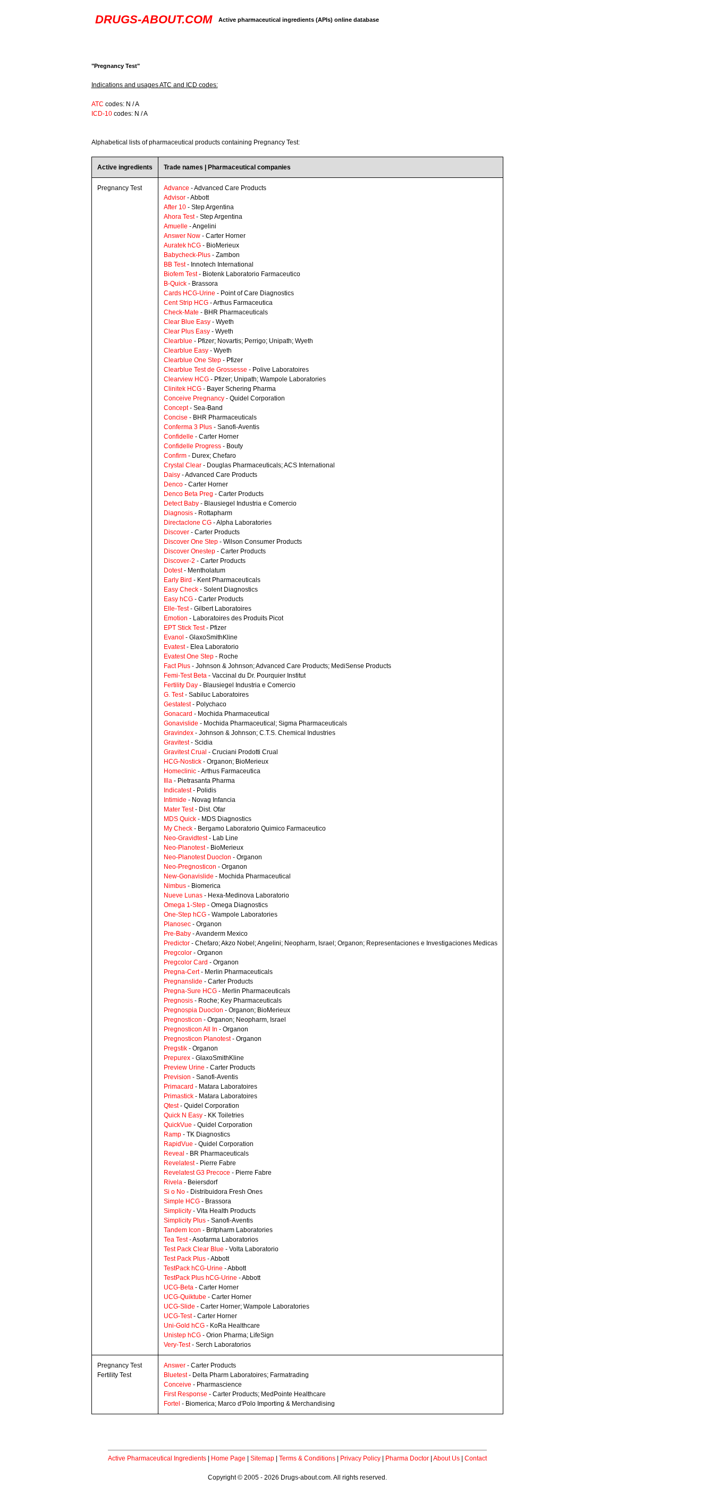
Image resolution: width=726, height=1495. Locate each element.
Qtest (171, 1105)
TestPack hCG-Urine (193, 1268)
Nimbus (175, 886)
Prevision (177, 1077)
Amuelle (176, 226)
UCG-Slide (179, 1306)
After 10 (175, 207)
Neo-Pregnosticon (190, 866)
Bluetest (175, 1375)
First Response (185, 1394)
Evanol (174, 637)
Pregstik (175, 1048)
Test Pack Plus (185, 1258)
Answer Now (182, 236)
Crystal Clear (182, 465)
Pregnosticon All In (190, 1029)
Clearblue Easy (186, 350)
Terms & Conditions (307, 1458)
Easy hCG (178, 599)
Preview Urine (184, 1067)
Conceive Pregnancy (194, 398)
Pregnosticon (183, 1019)
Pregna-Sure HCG (190, 991)
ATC (97, 104)
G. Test (173, 694)
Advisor (174, 197)
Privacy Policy (360, 1458)
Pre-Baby (177, 933)
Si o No (174, 1191)
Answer (174, 1365)
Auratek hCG (182, 245)
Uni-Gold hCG (184, 1325)
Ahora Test (179, 216)
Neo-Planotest (184, 847)
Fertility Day (181, 685)
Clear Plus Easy (187, 331)
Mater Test (178, 809)
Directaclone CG (188, 522)
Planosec (177, 924)
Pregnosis (178, 1000)
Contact (476, 1458)
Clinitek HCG (182, 388)
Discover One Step (191, 541)
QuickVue (178, 1125)
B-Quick (175, 283)
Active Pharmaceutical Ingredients (157, 1458)
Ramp (172, 1134)
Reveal (174, 1153)
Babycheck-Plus (187, 255)
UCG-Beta (178, 1287)
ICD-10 (101, 113)
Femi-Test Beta (185, 675)
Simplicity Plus (185, 1220)
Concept (176, 408)
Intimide (175, 800)
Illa (168, 780)
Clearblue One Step (192, 360)
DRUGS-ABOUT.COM (153, 19)
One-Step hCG (185, 914)
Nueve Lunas (183, 895)
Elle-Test (176, 608)
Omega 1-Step (185, 905)
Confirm (175, 455)
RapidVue (178, 1144)
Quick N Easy (183, 1115)
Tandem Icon (182, 1230)
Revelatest (179, 1163)
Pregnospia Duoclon (193, 1010)
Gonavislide (181, 723)
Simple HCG (182, 1201)
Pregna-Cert (181, 972)
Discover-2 (179, 561)
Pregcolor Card (186, 962)
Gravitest (176, 742)
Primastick (178, 1096)
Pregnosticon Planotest (197, 1039)
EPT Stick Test (184, 627)
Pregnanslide (183, 981)
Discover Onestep (189, 551)
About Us (446, 1458)
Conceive (177, 1384)
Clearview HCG (186, 379)
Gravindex (178, 733)
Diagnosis (178, 513)
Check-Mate (181, 312)
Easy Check (181, 589)
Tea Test (176, 1239)
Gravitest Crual (185, 752)
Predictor (177, 943)
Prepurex (177, 1058)
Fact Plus (177, 666)
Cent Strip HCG (186, 302)
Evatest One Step (189, 656)
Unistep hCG (182, 1335)
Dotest (173, 570)
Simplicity (177, 1211)
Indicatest (177, 790)
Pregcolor (178, 952)
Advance (176, 188)
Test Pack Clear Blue (194, 1249)
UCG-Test (178, 1316)
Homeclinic (180, 771)
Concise (176, 417)
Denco (173, 484)
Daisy (172, 475)
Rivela (173, 1182)
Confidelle (178, 436)
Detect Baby (181, 503)
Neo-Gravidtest (185, 838)
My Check (178, 828)
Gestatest (177, 704)
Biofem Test (180, 274)
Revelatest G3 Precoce (197, 1172)
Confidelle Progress (192, 446)
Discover (176, 532)
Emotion (176, 618)
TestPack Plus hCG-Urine (200, 1278)
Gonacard (178, 713)
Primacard (178, 1086)
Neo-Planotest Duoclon (197, 857)
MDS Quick (180, 819)
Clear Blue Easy (187, 322)
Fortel (172, 1403)
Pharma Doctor (407, 1458)
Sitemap (262, 1458)
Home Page (228, 1458)
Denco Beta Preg (188, 494)
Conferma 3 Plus (188, 427)
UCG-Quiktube (185, 1297)
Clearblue (178, 341)
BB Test (174, 264)
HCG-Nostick (182, 761)
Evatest (174, 647)
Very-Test (177, 1344)
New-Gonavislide (189, 876)
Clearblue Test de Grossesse (205, 369)
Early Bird (178, 580)
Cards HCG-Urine (189, 293)
